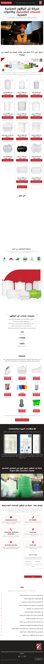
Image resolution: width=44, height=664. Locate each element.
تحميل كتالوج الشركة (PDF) (22, 420)
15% (32, 52)
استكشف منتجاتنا (22, 187)
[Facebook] (25, 656)
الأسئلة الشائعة (18, 3)
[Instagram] (23, 656)
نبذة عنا (27, 3)
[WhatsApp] (21, 656)
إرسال (33, 576)
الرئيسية (33, 3)
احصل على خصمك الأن (36, 96)
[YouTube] (19, 656)
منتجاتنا (30, 3)
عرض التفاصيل (36, 378)
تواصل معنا (23, 3)
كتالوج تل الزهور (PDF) (6, 3)
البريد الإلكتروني (28, 561)
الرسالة (33, 566)
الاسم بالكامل (37, 561)
